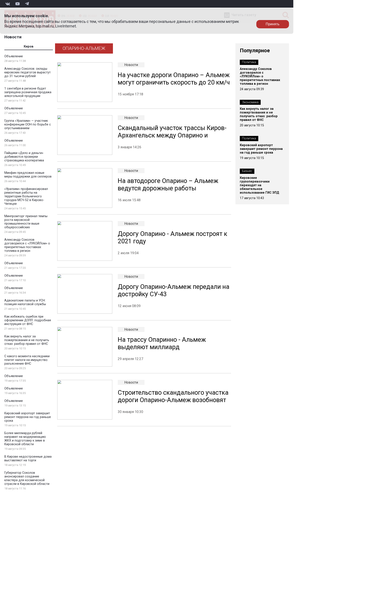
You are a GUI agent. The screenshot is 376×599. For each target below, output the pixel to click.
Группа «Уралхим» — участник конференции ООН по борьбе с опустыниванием (27, 124)
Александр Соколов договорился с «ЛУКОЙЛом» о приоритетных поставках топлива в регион (27, 245)
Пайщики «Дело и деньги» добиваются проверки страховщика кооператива (24, 156)
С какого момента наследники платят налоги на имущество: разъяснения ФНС (27, 359)
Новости (13, 36)
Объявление (13, 56)
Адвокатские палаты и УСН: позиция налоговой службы (25, 302)
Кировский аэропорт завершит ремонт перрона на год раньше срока (27, 417)
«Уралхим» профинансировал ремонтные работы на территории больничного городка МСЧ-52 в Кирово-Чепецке (26, 196)
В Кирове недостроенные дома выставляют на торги (28, 458)
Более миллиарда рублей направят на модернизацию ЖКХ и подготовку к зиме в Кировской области (25, 438)
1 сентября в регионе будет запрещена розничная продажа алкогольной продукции (27, 92)
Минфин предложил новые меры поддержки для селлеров (28, 174)
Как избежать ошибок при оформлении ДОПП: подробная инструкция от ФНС (27, 320)
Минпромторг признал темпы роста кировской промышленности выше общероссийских (25, 221)
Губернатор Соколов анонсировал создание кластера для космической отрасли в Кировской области (26, 478)
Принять (272, 24)
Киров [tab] (29, 46)
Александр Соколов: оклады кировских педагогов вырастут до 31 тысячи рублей (27, 72)
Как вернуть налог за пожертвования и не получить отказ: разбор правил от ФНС (26, 340)
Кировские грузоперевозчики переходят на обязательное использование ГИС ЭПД (259, 185)
